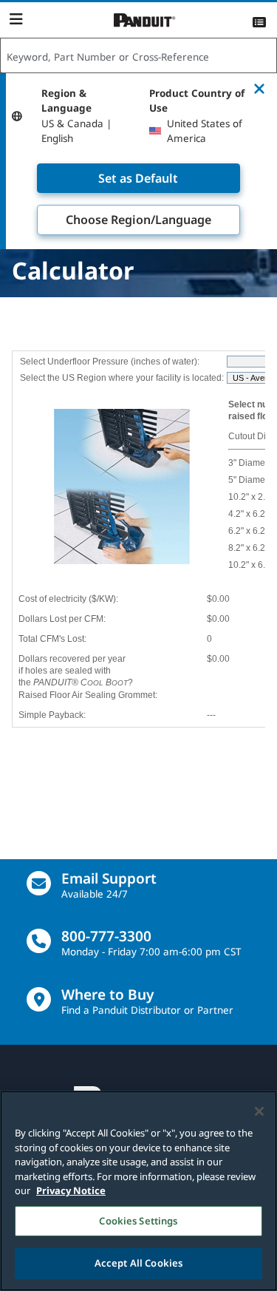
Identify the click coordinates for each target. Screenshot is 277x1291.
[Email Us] (39, 883)
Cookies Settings (138, 1220)
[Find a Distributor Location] (39, 999)
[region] (138, 1191)
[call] (39, 941)
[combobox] (138, 56)
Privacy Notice (71, 1190)
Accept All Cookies (138, 1263)
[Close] (259, 1111)
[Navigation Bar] (16, 19)
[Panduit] (145, 20)
